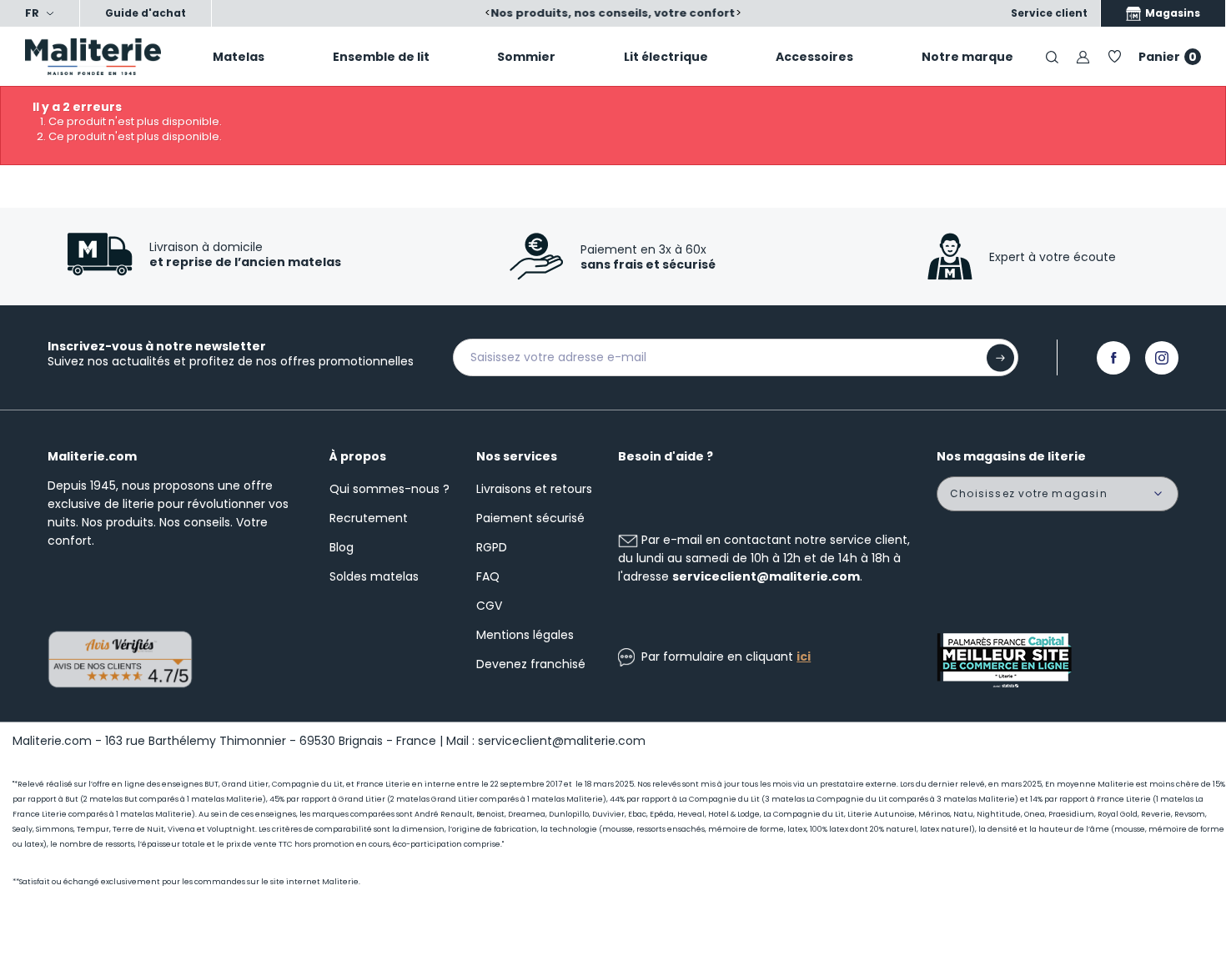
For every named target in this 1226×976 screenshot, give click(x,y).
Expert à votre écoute (1052, 257)
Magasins (1171, 13)
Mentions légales (525, 634)
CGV (489, 605)
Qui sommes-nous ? (389, 488)
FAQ (488, 576)
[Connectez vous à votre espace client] (1083, 56)
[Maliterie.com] (102, 56)
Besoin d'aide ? (665, 456)
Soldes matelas (374, 576)
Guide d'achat (145, 13)
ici (803, 656)
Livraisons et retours (534, 488)
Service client (1049, 13)
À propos (357, 456)
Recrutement (368, 518)
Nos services (516, 456)
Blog (341, 547)
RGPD (491, 547)
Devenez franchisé (530, 664)
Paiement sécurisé (530, 518)
